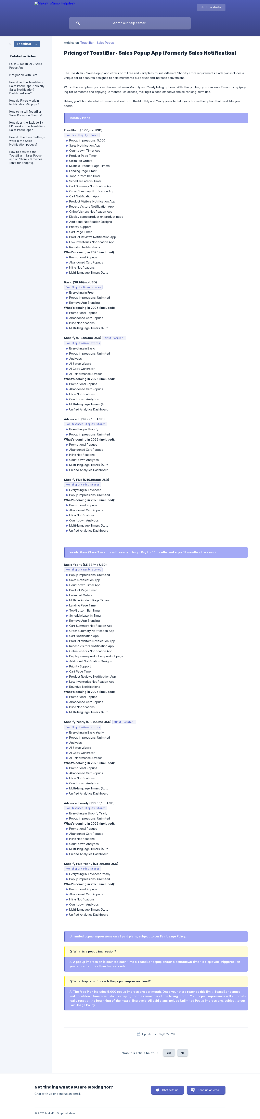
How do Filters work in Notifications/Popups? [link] (24, 102)
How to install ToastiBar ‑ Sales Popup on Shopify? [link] (26, 113)
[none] (55, 4)
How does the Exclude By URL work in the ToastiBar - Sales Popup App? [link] (27, 126)
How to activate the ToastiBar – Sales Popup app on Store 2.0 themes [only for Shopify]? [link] (25, 157)
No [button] (182, 1052)
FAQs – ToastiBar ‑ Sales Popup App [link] (25, 65)
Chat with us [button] (170, 1090)
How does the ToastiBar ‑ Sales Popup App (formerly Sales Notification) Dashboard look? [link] (26, 88)
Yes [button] (169, 1052)
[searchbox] (130, 23)
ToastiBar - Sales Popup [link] (97, 42)
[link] (24, 44)
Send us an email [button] (209, 1090)
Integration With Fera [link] (23, 75)
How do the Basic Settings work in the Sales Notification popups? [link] (27, 141)
